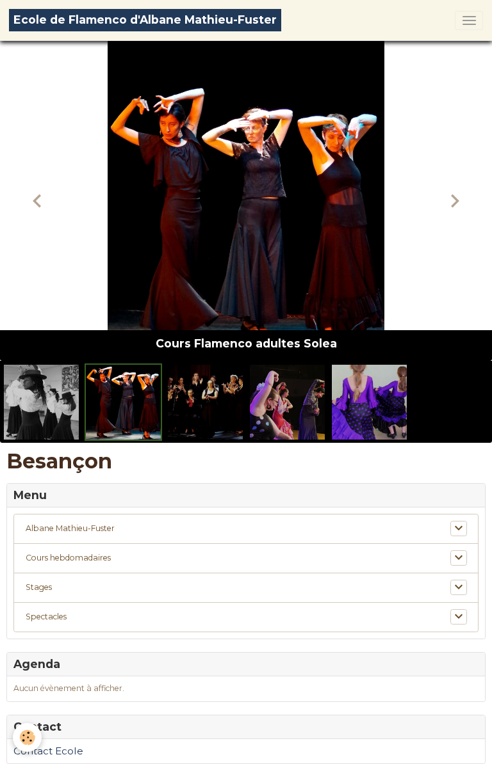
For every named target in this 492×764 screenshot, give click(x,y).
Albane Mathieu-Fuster (70, 528)
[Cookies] (27, 737)
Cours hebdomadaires (68, 557)
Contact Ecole (48, 751)
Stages (39, 587)
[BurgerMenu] (469, 20)
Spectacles (46, 616)
